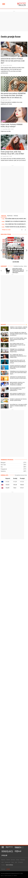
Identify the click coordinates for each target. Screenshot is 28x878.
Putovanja (22, 859)
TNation (15, 875)
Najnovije (3, 215)
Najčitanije (10, 215)
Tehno (12, 862)
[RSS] (26, 325)
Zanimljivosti (7, 862)
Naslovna (3, 859)
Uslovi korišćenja (9, 864)
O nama (3, 864)
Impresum (3, 869)
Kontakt (8, 869)
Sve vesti (3, 324)
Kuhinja (17, 859)
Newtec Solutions (8, 875)
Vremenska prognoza (7, 459)
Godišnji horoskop (18, 266)
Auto (16, 862)
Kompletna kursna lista (21, 475)
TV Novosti (20, 862)
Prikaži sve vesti (6, 229)
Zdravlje (8, 859)
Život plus (13, 859)
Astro (25, 266)
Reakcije (16, 215)
